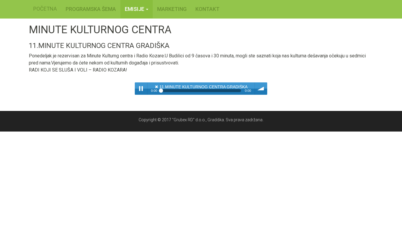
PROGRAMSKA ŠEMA (91, 9)
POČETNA (45, 9)
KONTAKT (207, 9)
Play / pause (141, 88)
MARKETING (172, 9)
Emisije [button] (135, 9)
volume (261, 88)
